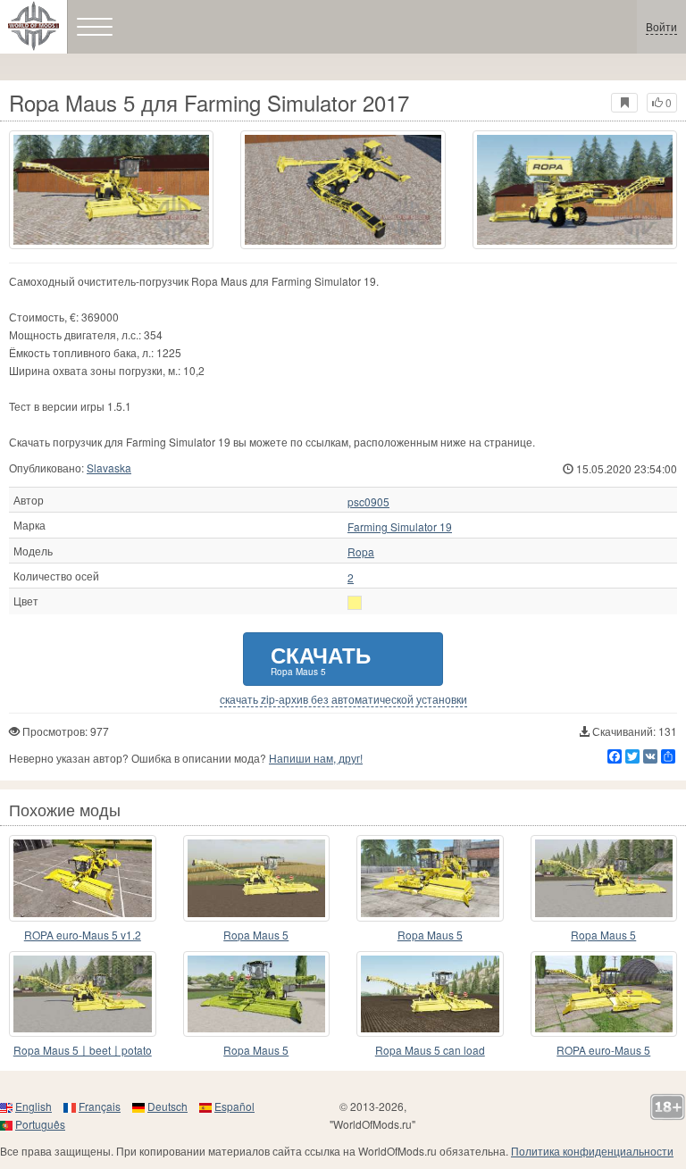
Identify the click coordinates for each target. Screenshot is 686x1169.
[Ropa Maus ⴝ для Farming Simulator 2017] (256, 994)
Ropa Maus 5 (256, 934)
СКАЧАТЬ (321, 658)
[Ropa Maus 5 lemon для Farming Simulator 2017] (430, 878)
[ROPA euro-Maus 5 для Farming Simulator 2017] (604, 994)
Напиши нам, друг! (316, 757)
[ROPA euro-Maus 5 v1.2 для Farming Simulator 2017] (82, 878)
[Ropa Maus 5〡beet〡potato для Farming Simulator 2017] (82, 994)
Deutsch (167, 1106)
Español (234, 1106)
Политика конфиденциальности (592, 1150)
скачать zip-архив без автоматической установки (343, 699)
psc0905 (368, 501)
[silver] (354, 603)
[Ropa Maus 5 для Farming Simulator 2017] (111, 189)
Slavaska (109, 467)
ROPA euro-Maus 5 (603, 1049)
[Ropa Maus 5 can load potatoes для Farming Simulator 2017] (430, 994)
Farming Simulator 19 (399, 526)
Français (100, 1106)
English (33, 1106)
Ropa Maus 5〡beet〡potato (82, 1049)
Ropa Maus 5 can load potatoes (430, 1050)
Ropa (360, 551)
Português (40, 1123)
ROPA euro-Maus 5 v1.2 (82, 934)
